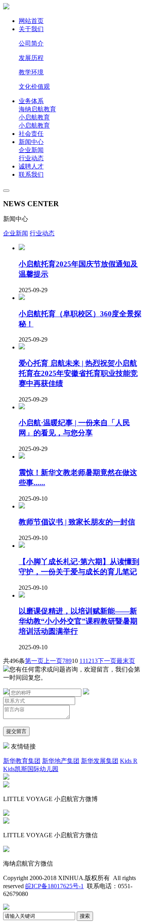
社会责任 (31, 133)
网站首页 (31, 21)
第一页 (34, 660)
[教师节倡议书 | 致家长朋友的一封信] (22, 506)
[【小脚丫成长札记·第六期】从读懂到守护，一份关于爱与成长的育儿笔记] (22, 545)
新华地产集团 (60, 760)
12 (88, 660)
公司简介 (31, 43)
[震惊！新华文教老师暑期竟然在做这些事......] (22, 456)
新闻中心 (31, 142)
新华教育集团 (21, 760)
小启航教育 (34, 117)
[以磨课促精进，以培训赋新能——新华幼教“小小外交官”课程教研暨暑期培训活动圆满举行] (22, 595)
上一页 (53, 660)
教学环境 (31, 72)
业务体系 (31, 101)
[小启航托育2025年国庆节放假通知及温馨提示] (22, 248)
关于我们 (31, 29)
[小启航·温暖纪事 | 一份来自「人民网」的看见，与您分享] (22, 407)
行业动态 (31, 158)
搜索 (85, 916)
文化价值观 (34, 86)
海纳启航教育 (37, 109)
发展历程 (31, 57)
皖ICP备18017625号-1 (54, 886)
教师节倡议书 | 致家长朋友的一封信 (77, 522)
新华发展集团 (99, 760)
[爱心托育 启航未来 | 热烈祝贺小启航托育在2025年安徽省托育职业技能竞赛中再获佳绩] (22, 347)
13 (94, 660)
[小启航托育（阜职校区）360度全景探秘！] (22, 298)
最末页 (125, 660)
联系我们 (31, 174)
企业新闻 (31, 150)
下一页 (107, 660)
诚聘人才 (31, 166)
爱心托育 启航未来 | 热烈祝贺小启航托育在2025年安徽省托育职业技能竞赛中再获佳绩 (78, 373)
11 (82, 660)
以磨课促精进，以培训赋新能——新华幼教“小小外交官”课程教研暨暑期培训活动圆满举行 (78, 621)
